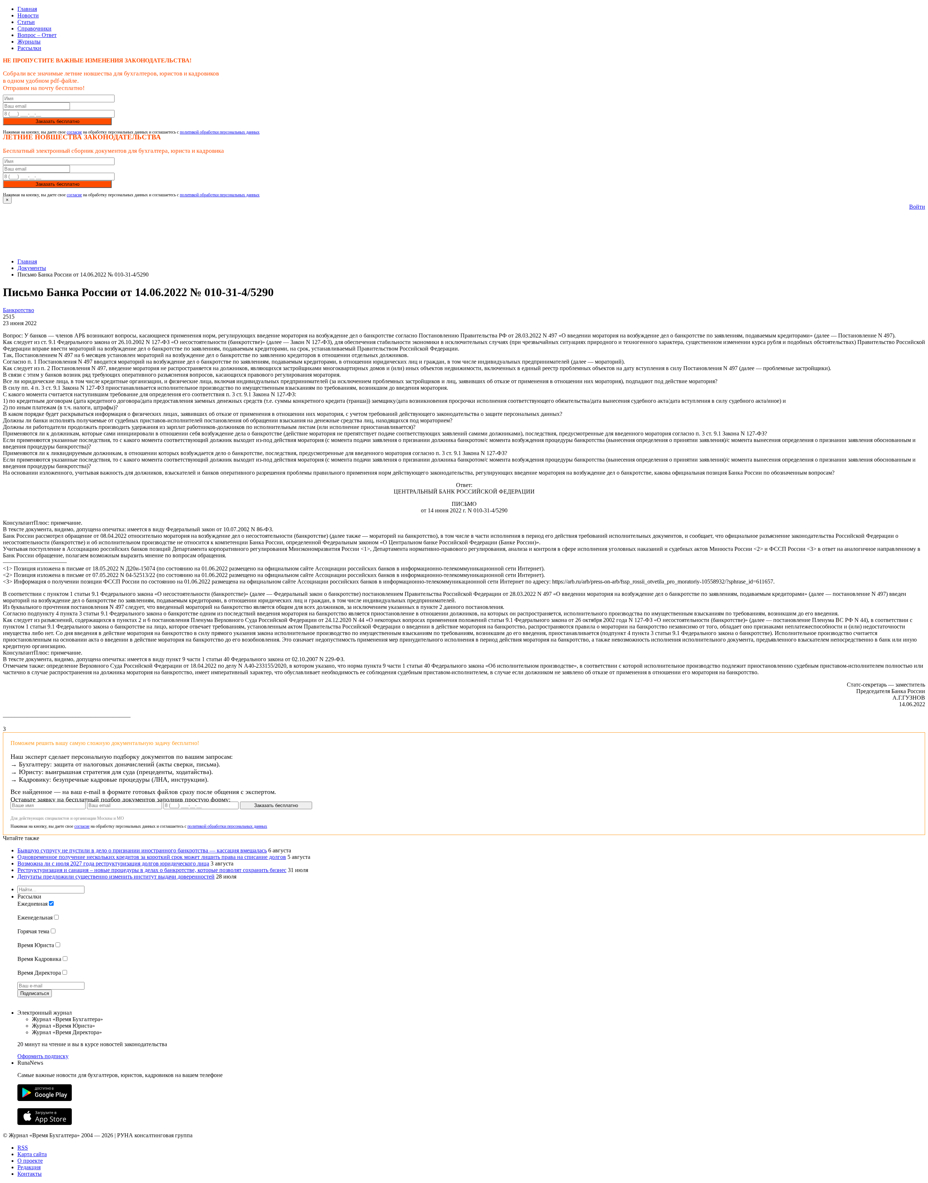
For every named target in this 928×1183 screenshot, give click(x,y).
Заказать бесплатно (57, 121)
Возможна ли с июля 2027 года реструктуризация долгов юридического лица (113, 863)
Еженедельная (35, 917)
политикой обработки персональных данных (220, 132)
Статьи (26, 22)
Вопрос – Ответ (37, 35)
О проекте (30, 1161)
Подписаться (34, 993)
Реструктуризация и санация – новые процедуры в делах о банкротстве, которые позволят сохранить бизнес (151, 870)
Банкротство (18, 310)
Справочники (34, 28)
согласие (74, 132)
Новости (28, 15)
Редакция (29, 1167)
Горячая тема (33, 931)
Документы (31, 268)
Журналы (29, 41)
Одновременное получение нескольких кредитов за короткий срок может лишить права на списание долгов (151, 857)
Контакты (29, 1174)
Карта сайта (32, 1154)
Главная (27, 9)
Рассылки (29, 48)
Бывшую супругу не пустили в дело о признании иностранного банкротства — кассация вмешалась (142, 850)
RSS (22, 1148)
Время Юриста (35, 945)
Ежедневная (32, 904)
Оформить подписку (43, 1056)
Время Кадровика (39, 959)
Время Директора (39, 973)
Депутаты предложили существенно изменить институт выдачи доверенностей (116, 876)
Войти (917, 207)
